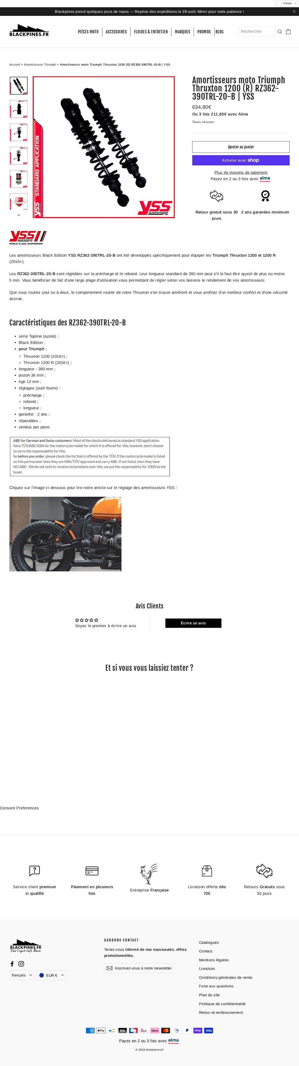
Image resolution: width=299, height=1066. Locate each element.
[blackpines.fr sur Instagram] (21, 963)
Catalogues (209, 942)
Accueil (14, 64)
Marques (182, 31)
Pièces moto (88, 31)
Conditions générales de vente (225, 977)
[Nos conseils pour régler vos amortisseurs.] (65, 570)
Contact (205, 951)
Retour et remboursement (221, 1012)
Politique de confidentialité (222, 1004)
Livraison (207, 969)
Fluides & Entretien (151, 31)
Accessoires (116, 31)
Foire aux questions (216, 986)
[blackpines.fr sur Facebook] (12, 963)
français (19, 975)
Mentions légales (214, 960)
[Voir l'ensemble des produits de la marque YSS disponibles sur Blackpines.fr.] (28, 243)
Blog (220, 31)
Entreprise (149, 890)
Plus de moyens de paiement (240, 172)
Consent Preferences (19, 808)
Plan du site (209, 995)
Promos (204, 31)
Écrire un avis (193, 623)
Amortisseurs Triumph (40, 64)
